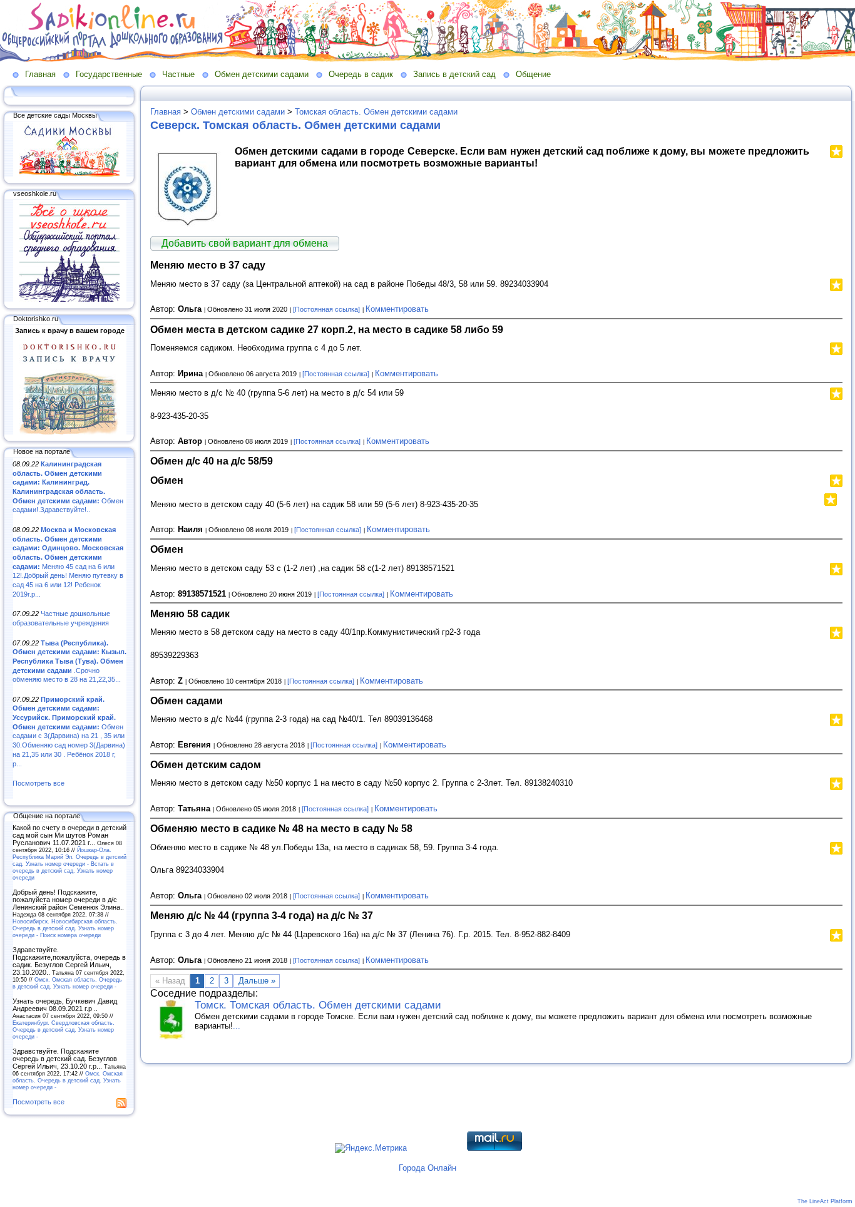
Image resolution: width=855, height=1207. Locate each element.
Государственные (109, 74)
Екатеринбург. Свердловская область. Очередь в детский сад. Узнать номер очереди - (64, 1029)
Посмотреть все (38, 783)
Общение (533, 74)
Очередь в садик (361, 74)
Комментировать (397, 309)
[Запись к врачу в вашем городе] (69, 432)
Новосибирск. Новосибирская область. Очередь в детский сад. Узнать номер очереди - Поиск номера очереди (65, 928)
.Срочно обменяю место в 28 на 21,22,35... (69, 661)
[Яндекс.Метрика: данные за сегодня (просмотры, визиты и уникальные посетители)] (371, 1148)
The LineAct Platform (824, 1201)
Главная (40, 74)
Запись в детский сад (454, 74)
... (236, 1025)
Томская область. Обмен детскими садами (376, 111)
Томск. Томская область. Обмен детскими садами (318, 1005)
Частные (178, 74)
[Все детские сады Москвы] (69, 174)
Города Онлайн (427, 1168)
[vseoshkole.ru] (69, 299)
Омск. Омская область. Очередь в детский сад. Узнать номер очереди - (67, 983)
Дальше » (256, 980)
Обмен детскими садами (262, 74)
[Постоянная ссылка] (326, 309)
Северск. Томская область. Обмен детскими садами (295, 125)
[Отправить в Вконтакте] (841, 498)
